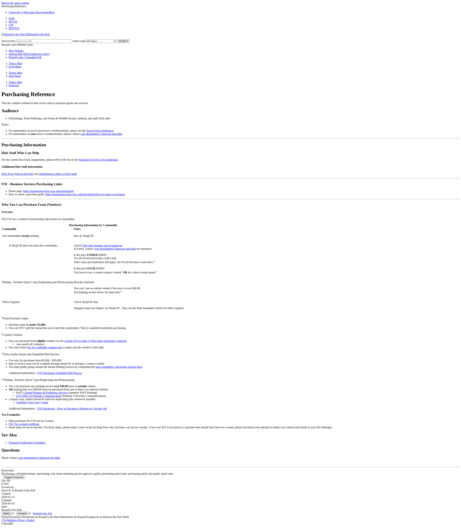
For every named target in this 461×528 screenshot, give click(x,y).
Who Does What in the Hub (17, 173)
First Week (15, 76)
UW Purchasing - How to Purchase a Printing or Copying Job (72, 408)
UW (11, 25)
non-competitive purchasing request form (119, 366)
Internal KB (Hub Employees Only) (29, 54)
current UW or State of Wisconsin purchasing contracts (95, 340)
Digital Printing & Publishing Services (46, 392)
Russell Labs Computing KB (25, 57)
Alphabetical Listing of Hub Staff (58, 173)
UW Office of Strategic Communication (38, 395)
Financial (14, 85)
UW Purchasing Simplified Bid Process (59, 373)
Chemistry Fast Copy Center (32, 402)
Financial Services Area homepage (98, 159)
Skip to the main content (15, 3)
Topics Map (15, 63)
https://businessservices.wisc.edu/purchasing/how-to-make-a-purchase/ (85, 194)
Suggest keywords (14, 477)
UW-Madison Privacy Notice (18, 520)
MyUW (13, 21)
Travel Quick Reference (99, 130)
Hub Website (16, 50)
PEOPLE (14, 28)
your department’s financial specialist (101, 133)
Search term (8, 41)
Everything (15, 66)
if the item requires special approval (102, 245)
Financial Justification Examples (27, 442)
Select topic (79, 41)
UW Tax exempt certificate (24, 424)
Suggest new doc (42, 513)
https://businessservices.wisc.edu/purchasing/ (48, 191)
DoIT (12, 18)
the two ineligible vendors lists (45, 347)
